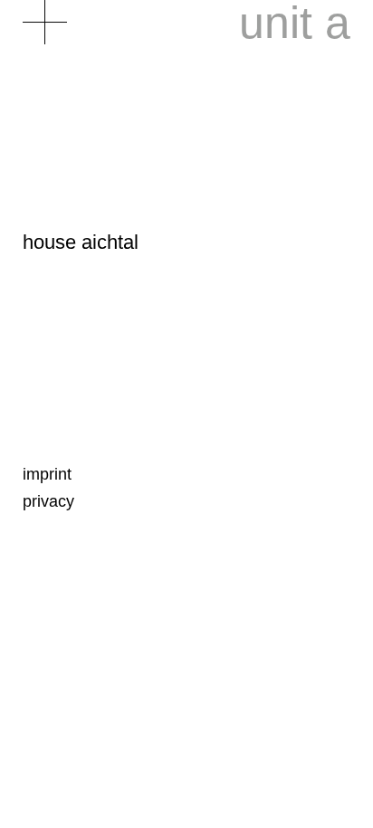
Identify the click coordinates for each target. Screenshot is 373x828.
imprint (47, 474)
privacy (48, 501)
